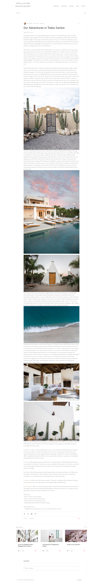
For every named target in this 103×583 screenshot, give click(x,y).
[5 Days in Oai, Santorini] (76, 536)
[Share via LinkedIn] (31, 514)
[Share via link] (35, 514)
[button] (85, 13)
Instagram (79, 580)
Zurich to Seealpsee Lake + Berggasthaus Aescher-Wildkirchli (26, 545)
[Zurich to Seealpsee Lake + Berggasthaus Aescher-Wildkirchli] (27, 536)
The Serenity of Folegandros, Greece (50, 545)
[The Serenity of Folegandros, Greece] (51, 536)
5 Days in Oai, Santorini (73, 544)
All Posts (18, 13)
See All (85, 527)
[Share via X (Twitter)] (28, 514)
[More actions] (78, 23)
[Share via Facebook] (24, 514)
